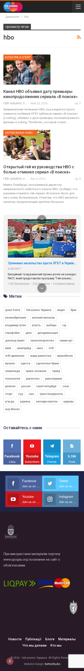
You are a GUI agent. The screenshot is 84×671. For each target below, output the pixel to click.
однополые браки (47, 363)
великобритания (15, 317)
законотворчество (42, 340)
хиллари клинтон (47, 401)
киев (8, 348)
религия (10, 386)
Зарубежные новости (21, 132)
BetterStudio (52, 664)
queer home (12, 310)
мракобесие (65, 355)
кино (40, 348)
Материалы (67, 639)
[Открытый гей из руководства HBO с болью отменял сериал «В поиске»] (26, 145)
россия (25, 386)
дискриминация (47, 332)
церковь (68, 401)
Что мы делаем (34, 645)
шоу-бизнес (12, 409)
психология (12, 378)
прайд (56, 371)
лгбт (51, 348)
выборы (51, 325)
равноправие (53, 378)
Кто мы (56, 645)
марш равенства (40, 355)
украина (25, 401)
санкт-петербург (46, 386)
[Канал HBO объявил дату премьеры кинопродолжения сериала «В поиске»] (26, 70)
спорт (8, 394)
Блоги (49, 639)
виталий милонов (43, 317)
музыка (10, 363)
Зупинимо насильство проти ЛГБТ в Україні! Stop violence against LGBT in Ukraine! (42, 263)
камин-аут (66, 340)
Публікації (33, 639)
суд (20, 394)
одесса (25, 363)
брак (73, 310)
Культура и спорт (18, 57)
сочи (65, 386)
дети (29, 332)
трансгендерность (51, 394)
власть (36, 325)
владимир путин (15, 325)
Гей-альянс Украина (38, 310)
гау (64, 325)
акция (61, 310)
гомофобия (12, 332)
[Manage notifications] (9, 661)
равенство (32, 378)
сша (31, 394)
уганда (9, 401)
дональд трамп (15, 340)
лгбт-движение (14, 355)
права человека (36, 371)
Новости (15, 639)
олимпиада (12, 371)
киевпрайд (24, 348)
